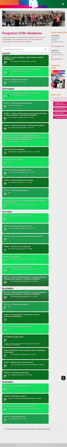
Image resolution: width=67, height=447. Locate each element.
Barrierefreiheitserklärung (36, 445)
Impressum (17, 445)
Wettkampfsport (7, 41)
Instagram (50, 445)
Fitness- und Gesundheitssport (32, 39)
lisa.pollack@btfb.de (57, 46)
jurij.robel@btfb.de (57, 59)
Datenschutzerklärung (25, 445)
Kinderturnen (20, 41)
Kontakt (45, 445)
